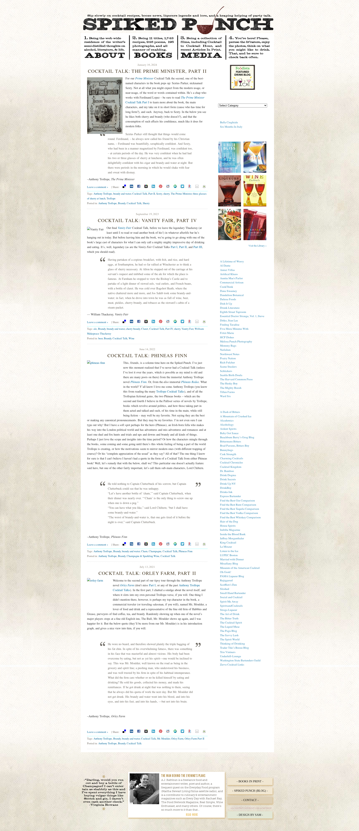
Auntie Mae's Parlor (231, 278)
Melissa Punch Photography (236, 341)
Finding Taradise (229, 324)
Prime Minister (144, 78)
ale (95, 329)
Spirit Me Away (229, 601)
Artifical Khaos (229, 274)
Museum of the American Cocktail (240, 568)
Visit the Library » (257, 245)
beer (100, 338)
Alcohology (227, 424)
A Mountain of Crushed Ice (235, 416)
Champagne (155, 551)
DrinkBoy (225, 488)
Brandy (121, 203)
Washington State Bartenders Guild (240, 660)
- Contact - (250, 800)
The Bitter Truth (229, 618)
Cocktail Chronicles (231, 462)
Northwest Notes (229, 354)
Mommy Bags (228, 345)
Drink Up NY (228, 483)
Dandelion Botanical (232, 295)
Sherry (146, 203)
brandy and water (122, 193)
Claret (144, 329)
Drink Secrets (228, 479)
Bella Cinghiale (229, 122)
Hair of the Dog (229, 521)
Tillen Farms (227, 392)
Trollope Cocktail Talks (170, 391)
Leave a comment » (97, 187)
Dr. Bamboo (227, 471)
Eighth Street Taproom (233, 312)
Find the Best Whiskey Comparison (240, 517)
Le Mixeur (226, 546)
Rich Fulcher (227, 362)
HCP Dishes (227, 337)
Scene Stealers (228, 366)
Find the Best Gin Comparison (237, 500)
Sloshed (224, 589)
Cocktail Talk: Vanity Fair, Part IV (147, 220)
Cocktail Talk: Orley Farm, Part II (147, 573)
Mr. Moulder (163, 738)
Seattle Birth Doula (231, 375)
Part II (151, 193)
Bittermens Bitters (230, 441)
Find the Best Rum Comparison (238, 504)
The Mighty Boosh (230, 388)
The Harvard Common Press (236, 379)
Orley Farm (177, 738)
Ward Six (225, 396)
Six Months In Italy (231, 126)
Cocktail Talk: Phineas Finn (147, 355)
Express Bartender (230, 496)
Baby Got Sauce (229, 433)
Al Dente (225, 265)
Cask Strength (228, 454)
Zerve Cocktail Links (232, 664)
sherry (166, 193)
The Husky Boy (229, 383)
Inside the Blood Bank (233, 534)
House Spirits (228, 525)
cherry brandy (133, 329)
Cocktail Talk (139, 193)
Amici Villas (227, 270)
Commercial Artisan (231, 282)
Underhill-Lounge (230, 656)
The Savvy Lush (229, 635)
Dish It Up (226, 303)
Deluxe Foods (228, 299)
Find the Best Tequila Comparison (239, 509)
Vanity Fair (124, 228)
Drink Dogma (228, 475)
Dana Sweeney (228, 291)
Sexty (159, 193)
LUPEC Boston (229, 555)
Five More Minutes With (234, 329)
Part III (197, 247)
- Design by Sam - (250, 814)
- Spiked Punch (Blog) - (250, 790)
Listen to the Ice (229, 551)
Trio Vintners (227, 652)
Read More (192, 814)
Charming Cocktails (231, 458)
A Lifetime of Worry (232, 261)
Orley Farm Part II (194, 738)
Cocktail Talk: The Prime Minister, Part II (147, 71)
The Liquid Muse (230, 626)
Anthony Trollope (102, 193)
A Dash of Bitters (230, 412)
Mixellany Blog (229, 563)
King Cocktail (228, 542)
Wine (131, 338)
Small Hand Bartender (233, 593)
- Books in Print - (250, 781)
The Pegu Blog (228, 631)
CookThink (226, 287)
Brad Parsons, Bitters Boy (234, 445)
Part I (174, 247)
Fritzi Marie (227, 333)
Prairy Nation (228, 358)
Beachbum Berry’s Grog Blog (237, 437)
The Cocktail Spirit (231, 622)
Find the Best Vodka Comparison (239, 513)
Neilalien (225, 350)
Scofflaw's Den (228, 585)
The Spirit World (230, 639)
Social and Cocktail (231, 597)
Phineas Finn (185, 551)
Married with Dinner (232, 559)
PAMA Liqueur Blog (232, 576)
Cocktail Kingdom (230, 467)
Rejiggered (226, 580)
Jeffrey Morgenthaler (232, 538)
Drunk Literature (230, 308)
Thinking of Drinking (232, 643)
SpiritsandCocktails (231, 606)
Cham (144, 551)
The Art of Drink (230, 614)
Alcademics (227, 420)
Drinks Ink (226, 492)
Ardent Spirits (228, 429)
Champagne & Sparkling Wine (143, 556)
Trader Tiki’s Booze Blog (234, 647)
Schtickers (226, 371)
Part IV (169, 329)
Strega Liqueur (228, 610)
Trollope (111, 198)
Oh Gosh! (225, 572)
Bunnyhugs (226, 450)
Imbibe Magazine (230, 530)
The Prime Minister (181, 193)
